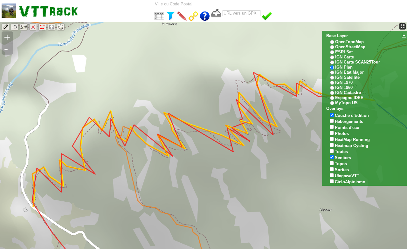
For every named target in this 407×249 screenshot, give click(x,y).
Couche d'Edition (352, 115)
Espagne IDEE (349, 97)
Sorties (342, 169)
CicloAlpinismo (350, 181)
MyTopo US (346, 102)
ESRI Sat (344, 52)
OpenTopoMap (349, 41)
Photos (342, 133)
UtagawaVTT (347, 175)
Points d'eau (347, 127)
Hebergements (349, 121)
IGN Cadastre (348, 92)
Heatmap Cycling (351, 145)
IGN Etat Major (349, 72)
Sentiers (343, 157)
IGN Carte (344, 57)
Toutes (341, 151)
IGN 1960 (344, 87)
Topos (341, 163)
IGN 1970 (344, 82)
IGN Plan (344, 67)
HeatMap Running (352, 139)
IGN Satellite (347, 77)
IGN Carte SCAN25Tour (357, 62)
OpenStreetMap (350, 46)
